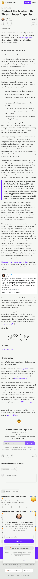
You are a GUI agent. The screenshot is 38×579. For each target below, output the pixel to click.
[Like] (3, 24)
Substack (10, 575)
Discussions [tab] (15, 491)
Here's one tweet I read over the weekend (14, 262)
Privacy (21, 564)
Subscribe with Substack (20, 548)
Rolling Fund (23, 369)
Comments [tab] (5, 469)
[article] (19, 501)
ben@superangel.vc (8, 324)
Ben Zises (8, 18)
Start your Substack (14, 571)
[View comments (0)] (7, 24)
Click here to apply (20, 378)
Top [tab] (3, 491)
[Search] (35, 491)
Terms (26, 564)
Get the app (27, 571)
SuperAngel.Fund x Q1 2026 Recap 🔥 (14, 497)
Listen (34, 19)
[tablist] (9, 469)
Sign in (34, 2)
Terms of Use (27, 552)
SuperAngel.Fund (26, 38)
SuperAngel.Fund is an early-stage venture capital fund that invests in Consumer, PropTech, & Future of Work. (14, 501)
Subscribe (28, 2)
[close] (32, 514)
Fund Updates (6, 8)
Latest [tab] (8, 491)
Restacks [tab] (13, 469)
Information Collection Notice (22, 554)
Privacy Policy (18, 555)
